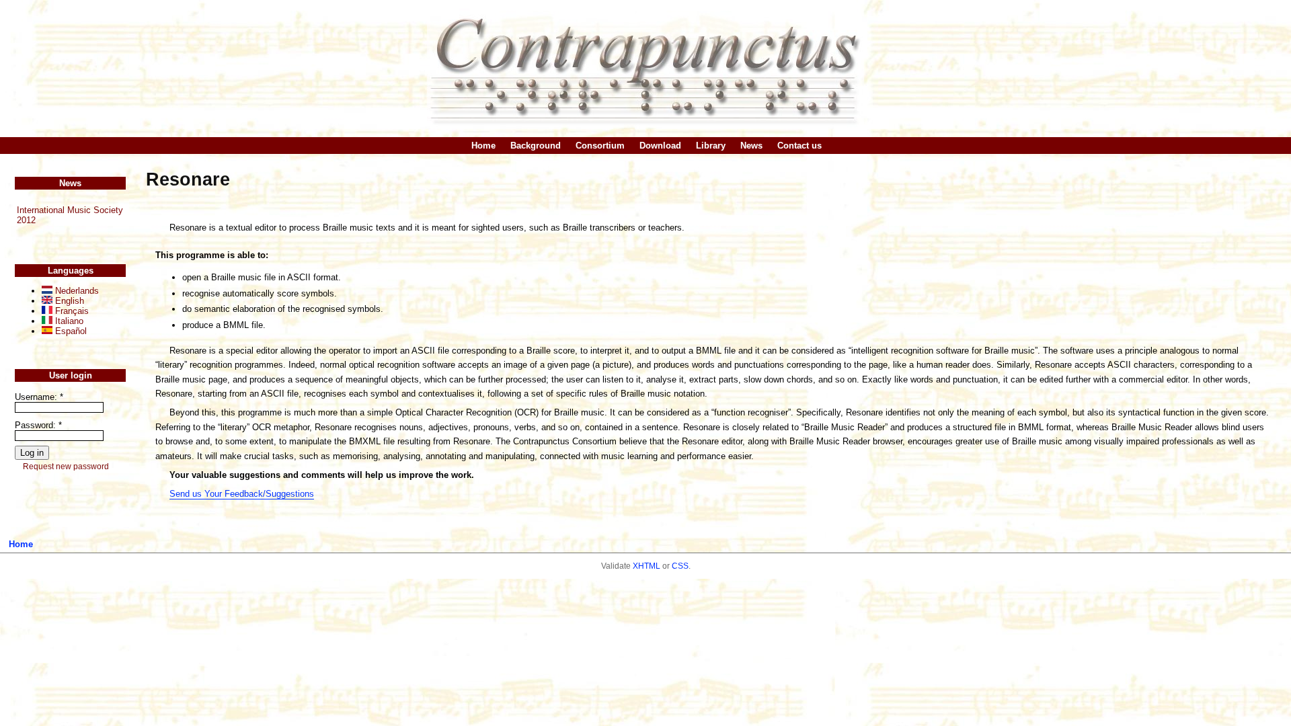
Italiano (67, 321)
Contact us (799, 145)
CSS (680, 566)
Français (70, 311)
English (68, 301)
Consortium (600, 145)
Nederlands (75, 291)
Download (660, 145)
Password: (38, 425)
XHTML (646, 566)
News (751, 145)
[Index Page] (645, 68)
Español (69, 331)
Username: (39, 397)
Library (711, 145)
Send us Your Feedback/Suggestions (241, 494)
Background (535, 145)
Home (483, 145)
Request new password (66, 466)
